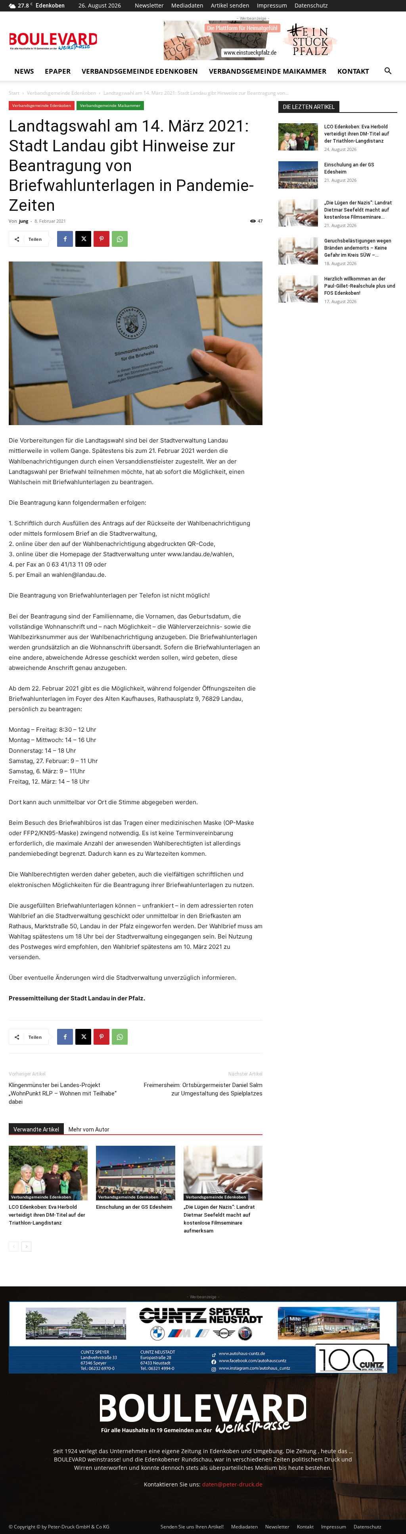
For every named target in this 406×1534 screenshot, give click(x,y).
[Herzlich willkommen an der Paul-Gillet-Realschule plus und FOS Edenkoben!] (298, 289)
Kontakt (353, 71)
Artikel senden (230, 5)
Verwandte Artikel (36, 1129)
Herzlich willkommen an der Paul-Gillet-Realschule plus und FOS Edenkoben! (359, 286)
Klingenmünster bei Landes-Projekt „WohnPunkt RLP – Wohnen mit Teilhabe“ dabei (63, 1093)
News (24, 71)
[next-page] (26, 1247)
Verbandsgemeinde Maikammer (267, 71)
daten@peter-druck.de (232, 1484)
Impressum (272, 5)
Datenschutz (311, 5)
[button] (387, 72)
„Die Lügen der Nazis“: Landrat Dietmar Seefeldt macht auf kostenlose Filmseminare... (358, 210)
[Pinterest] (101, 239)
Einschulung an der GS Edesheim (134, 1207)
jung (23, 221)
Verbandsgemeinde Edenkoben (140, 71)
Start (14, 93)
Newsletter (149, 5)
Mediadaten (187, 5)
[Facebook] (65, 239)
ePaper (58, 71)
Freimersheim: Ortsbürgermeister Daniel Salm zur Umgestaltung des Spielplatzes (203, 1089)
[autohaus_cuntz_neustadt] (203, 1337)
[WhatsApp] (120, 239)
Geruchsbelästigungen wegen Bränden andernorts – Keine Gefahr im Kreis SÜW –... (357, 248)
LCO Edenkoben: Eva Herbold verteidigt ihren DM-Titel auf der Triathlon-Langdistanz (47, 1215)
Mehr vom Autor (89, 1129)
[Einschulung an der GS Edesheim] (135, 1173)
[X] (83, 239)
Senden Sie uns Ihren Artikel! (192, 1526)
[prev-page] (14, 1247)
